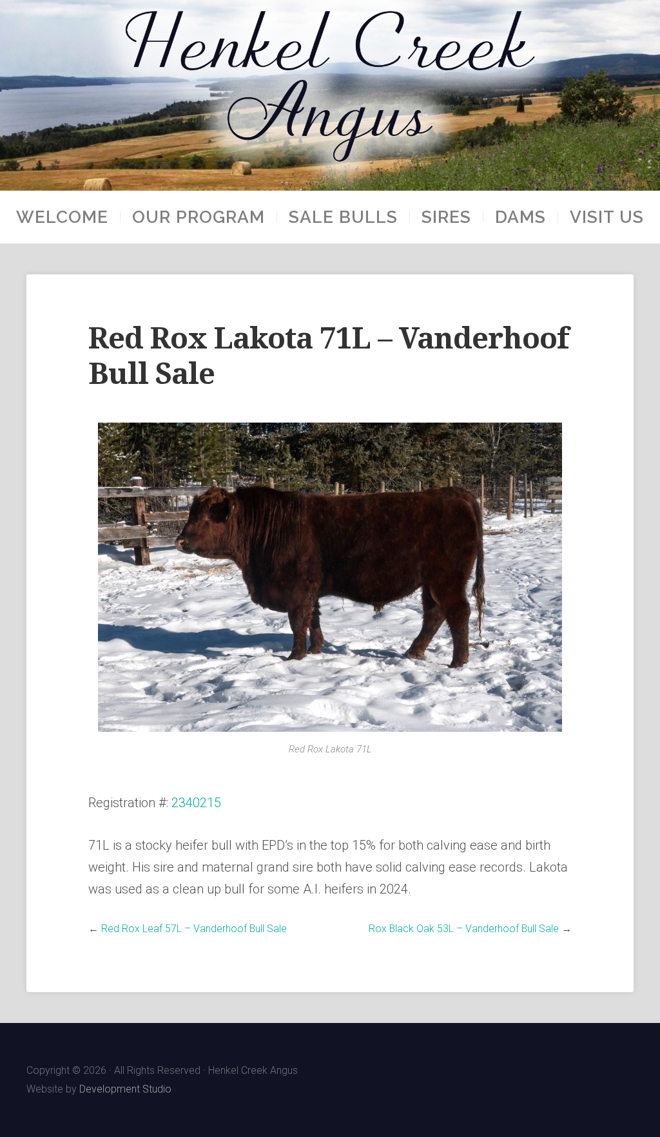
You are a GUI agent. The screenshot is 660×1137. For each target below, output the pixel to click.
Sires (446, 217)
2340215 (196, 802)
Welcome (62, 217)
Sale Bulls (343, 217)
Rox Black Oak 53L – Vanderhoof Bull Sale (464, 928)
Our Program (198, 217)
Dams (520, 217)
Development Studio (125, 1089)
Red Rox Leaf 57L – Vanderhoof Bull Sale (194, 928)
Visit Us (607, 217)
